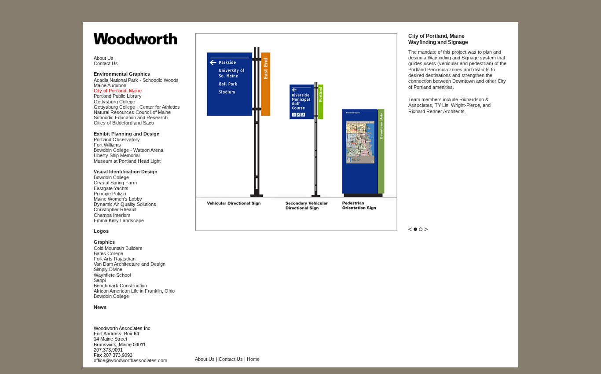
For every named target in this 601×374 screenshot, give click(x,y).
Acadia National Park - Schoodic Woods (136, 80)
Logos (101, 231)
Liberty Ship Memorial (116, 155)
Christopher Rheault (115, 209)
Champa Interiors (112, 215)
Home (253, 359)
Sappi (100, 280)
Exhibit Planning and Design (127, 133)
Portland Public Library (118, 96)
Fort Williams (107, 144)
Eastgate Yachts (111, 188)
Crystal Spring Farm (115, 182)
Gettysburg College (114, 101)
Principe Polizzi (110, 193)
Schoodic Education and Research (131, 117)
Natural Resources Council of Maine (132, 112)
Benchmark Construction (120, 285)
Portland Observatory (117, 139)
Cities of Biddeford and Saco (124, 122)
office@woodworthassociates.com (130, 360)
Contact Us (106, 63)
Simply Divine (108, 269)
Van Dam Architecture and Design (129, 264)
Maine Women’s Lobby (118, 199)
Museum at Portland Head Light (127, 161)
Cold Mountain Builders (118, 248)
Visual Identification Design (126, 171)
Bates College (108, 253)
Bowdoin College (111, 177)
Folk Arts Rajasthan (115, 258)
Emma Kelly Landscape (119, 220)
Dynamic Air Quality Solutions (125, 204)
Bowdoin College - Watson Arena (128, 150)
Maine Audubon (110, 85)
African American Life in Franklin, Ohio (134, 290)
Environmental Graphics (122, 74)
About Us (104, 58)
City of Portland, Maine (118, 90)
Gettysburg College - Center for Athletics (137, 107)
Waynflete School (112, 275)
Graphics (104, 242)
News (100, 307)
